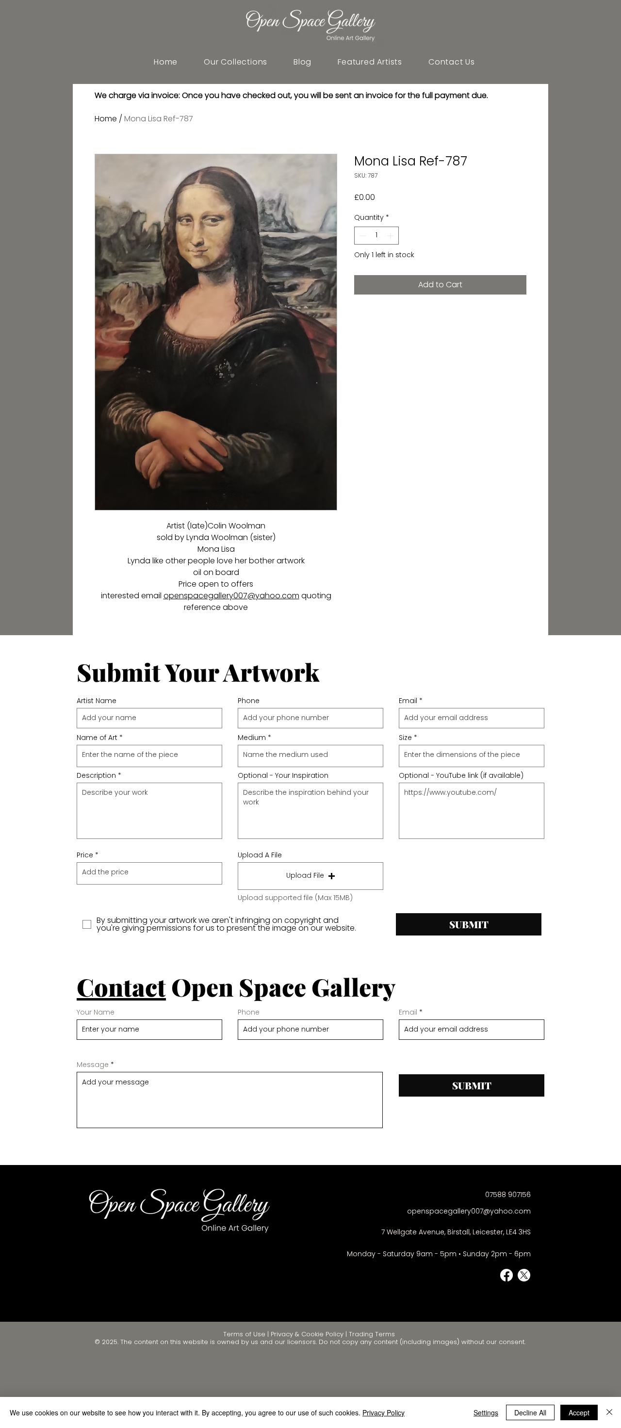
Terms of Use (244, 1334)
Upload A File (260, 855)
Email (408, 700)
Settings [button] (486, 1412)
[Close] (609, 1412)
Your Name (95, 1012)
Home (106, 118)
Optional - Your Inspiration (283, 775)
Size (405, 737)
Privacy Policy (383, 1412)
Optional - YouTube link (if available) (461, 775)
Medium (252, 737)
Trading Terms (372, 1334)
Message (93, 1064)
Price (85, 855)
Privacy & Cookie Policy (307, 1334)
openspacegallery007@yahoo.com (231, 595)
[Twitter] (524, 1275)
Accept (579, 1412)
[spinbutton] (376, 235)
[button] (370, 62)
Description (96, 775)
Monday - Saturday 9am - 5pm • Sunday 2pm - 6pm (439, 1254)
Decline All (530, 1412)
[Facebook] (506, 1275)
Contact (121, 986)
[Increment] (391, 235)
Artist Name (96, 700)
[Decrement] (362, 235)
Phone (249, 700)
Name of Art (97, 737)
